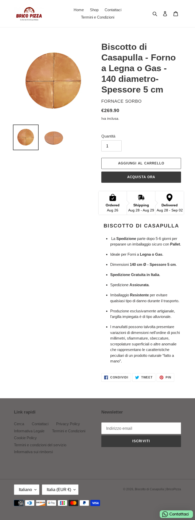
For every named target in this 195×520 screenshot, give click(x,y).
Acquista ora (141, 177)
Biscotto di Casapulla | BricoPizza (158, 489)
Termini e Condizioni (68, 431)
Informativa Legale (29, 431)
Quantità (108, 136)
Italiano (25, 489)
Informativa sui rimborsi (33, 452)
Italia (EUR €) (59, 489)
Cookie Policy (25, 438)
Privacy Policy (68, 424)
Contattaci (40, 424)
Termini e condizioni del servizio (40, 445)
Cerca (19, 424)
